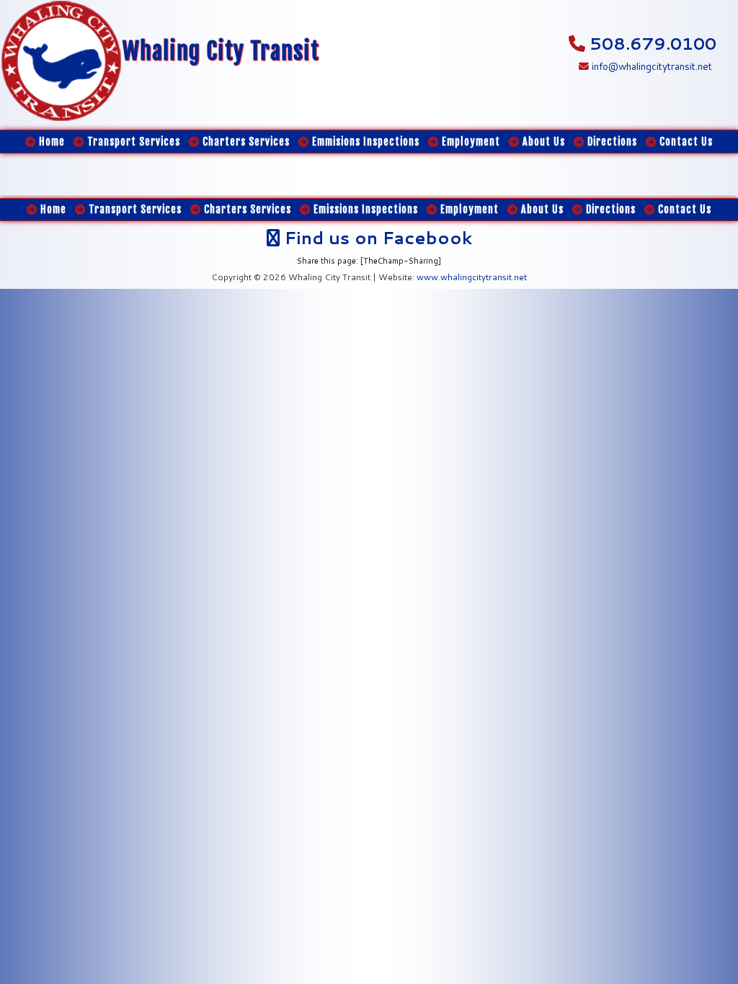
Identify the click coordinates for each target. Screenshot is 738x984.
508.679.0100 (653, 43)
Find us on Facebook (376, 237)
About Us (541, 209)
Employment (468, 209)
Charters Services (246, 209)
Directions (609, 209)
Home (51, 209)
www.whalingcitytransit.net (472, 277)
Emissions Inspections (364, 209)
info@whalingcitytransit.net (650, 66)
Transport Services (134, 209)
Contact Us (683, 209)
